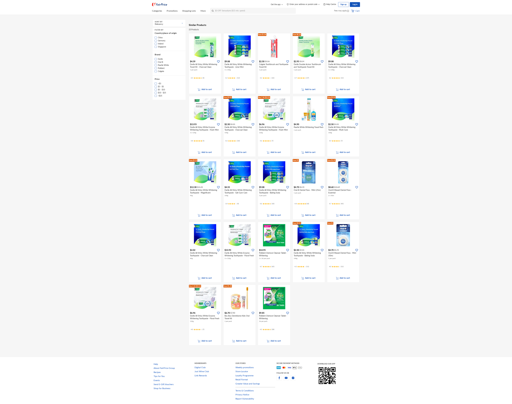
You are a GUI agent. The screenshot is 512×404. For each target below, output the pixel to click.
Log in (355, 4)
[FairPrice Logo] (159, 4)
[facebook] (279, 379)
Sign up (343, 4)
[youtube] (286, 379)
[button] (348, 11)
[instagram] (293, 379)
